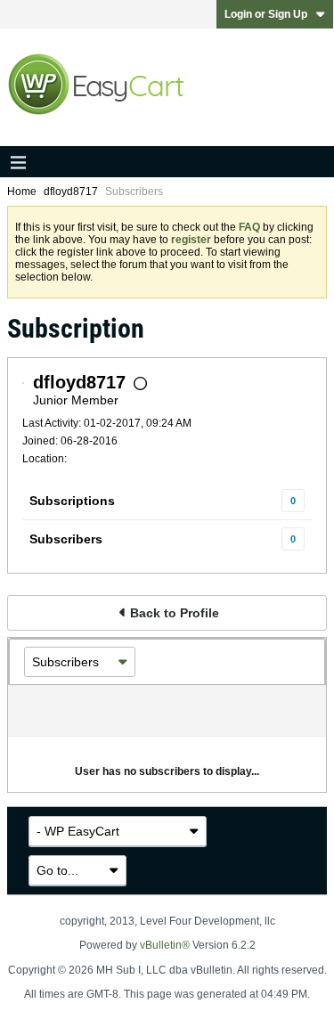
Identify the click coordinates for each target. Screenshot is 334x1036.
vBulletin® (165, 945)
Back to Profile (174, 613)
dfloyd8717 (71, 191)
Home (22, 191)
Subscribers (65, 539)
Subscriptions (72, 501)
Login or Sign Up (265, 14)
